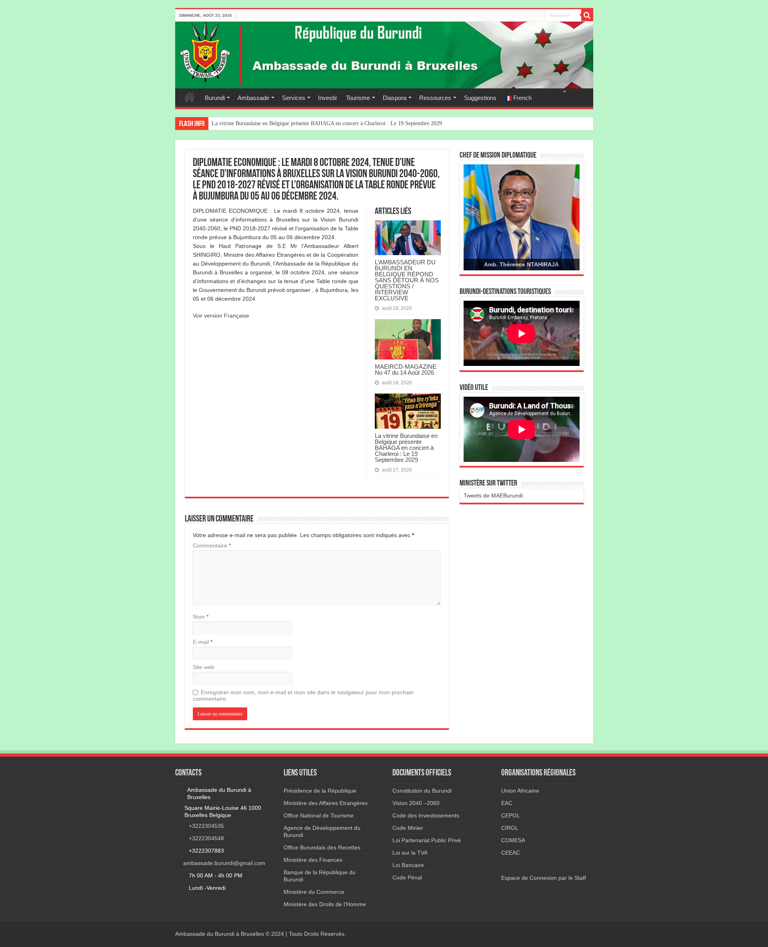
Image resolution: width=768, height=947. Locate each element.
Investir (327, 97)
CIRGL (509, 828)
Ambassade (253, 97)
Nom (200, 616)
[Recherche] (587, 15)
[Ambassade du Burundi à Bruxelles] (384, 55)
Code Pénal (407, 877)
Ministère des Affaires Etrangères (326, 803)
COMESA (513, 840)
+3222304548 (206, 838)
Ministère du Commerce (314, 892)
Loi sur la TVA (410, 852)
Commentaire (212, 545)
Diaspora (394, 97)
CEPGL (510, 815)
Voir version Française (221, 315)
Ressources (435, 97)
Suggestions (480, 97)
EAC (506, 803)
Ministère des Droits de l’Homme (325, 904)
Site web (203, 667)
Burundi (215, 97)
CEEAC (510, 852)
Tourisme (358, 97)
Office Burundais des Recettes (322, 847)
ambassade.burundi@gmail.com (224, 863)
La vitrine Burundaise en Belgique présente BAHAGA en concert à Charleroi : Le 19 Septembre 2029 (327, 123)
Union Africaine (520, 790)
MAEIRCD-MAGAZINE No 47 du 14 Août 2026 (405, 369)
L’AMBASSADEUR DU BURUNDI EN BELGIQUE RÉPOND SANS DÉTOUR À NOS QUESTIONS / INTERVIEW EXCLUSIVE (407, 280)
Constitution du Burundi (422, 790)
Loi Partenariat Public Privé (426, 840)
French (522, 97)
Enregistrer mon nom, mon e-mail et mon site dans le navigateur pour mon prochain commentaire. (303, 695)
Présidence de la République (320, 790)
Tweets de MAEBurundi (493, 495)
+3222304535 (206, 826)
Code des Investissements (425, 815)
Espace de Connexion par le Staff (543, 878)
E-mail (202, 642)
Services (293, 97)
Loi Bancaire (408, 865)
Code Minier (407, 828)
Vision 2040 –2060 (416, 803)
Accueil (189, 96)
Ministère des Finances (313, 860)
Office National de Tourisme (319, 815)
